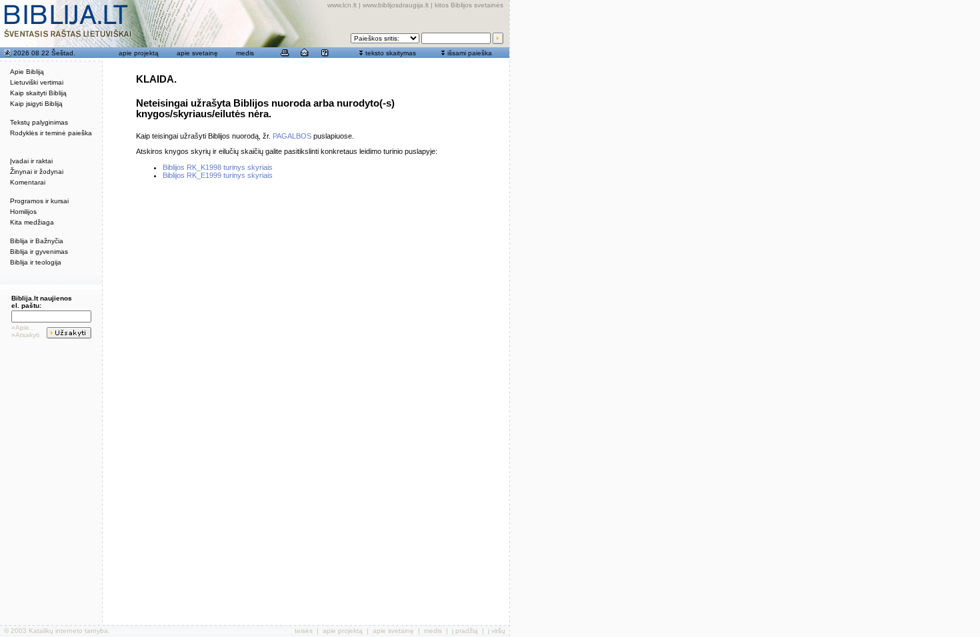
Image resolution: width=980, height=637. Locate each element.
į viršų (496, 630)
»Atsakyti (25, 334)
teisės (304, 630)
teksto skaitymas (390, 53)
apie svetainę (197, 53)
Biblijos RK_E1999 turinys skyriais (218, 175)
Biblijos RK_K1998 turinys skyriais (218, 167)
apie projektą (139, 53)
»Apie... (23, 327)
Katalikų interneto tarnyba (68, 630)
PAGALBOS (292, 136)
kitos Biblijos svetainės (469, 5)
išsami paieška (469, 53)
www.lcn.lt (342, 5)
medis (245, 53)
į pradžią (465, 630)
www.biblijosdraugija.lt (396, 5)
